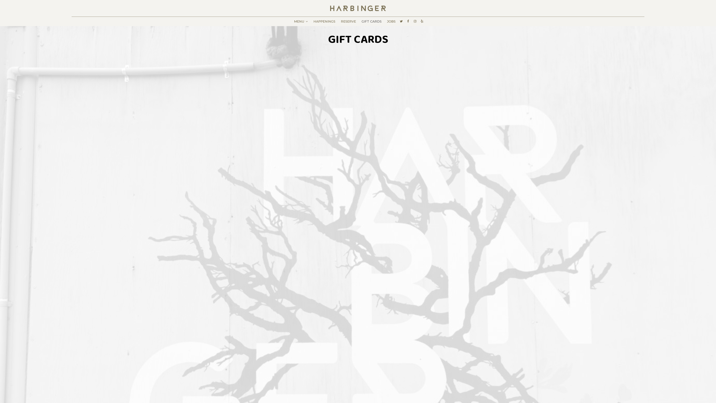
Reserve (348, 21)
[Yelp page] (422, 21)
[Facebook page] (408, 21)
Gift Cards (371, 21)
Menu (299, 21)
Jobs (391, 21)
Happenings (324, 21)
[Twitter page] (401, 21)
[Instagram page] (415, 21)
